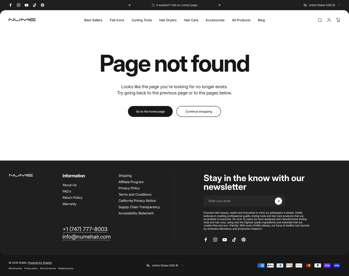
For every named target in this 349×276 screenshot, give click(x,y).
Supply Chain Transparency (139, 207)
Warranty (70, 204)
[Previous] (130, 5)
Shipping (125, 175)
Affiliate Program (131, 182)
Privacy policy (31, 268)
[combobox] (322, 5)
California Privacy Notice (137, 201)
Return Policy (73, 197)
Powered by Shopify (40, 262)
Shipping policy (65, 268)
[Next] (219, 5)
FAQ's (67, 191)
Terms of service (48, 268)
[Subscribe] (278, 201)
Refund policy (15, 268)
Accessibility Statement (136, 213)
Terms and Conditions (135, 194)
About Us (70, 185)
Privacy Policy (129, 188)
